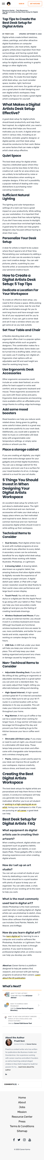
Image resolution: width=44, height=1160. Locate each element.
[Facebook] (14, 1140)
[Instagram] (24, 1140)
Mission (22, 1112)
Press (22, 1121)
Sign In (21, 4)
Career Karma (31, 1044)
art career (21, 810)
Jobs (22, 1107)
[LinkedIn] (6, 1074)
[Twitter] (19, 1140)
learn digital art (13, 936)
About (22, 1102)
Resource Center (22, 1116)
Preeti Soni (9, 34)
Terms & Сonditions (22, 1126)
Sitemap (22, 1131)
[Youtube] (29, 1140)
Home (22, 1097)
